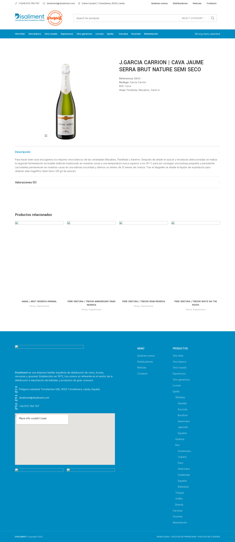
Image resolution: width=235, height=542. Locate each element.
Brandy (179, 504)
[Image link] (49, 355)
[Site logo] (39, 17)
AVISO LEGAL (163, 536)
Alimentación (180, 522)
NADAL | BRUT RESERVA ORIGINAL (39, 301)
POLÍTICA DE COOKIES (209, 536)
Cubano (182, 456)
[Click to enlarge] (46, 135)
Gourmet (177, 516)
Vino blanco (179, 361)
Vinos (32, 306)
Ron (177, 445)
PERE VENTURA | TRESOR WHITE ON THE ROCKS (195, 303)
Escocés (183, 409)
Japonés (183, 427)
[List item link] (65, 406)
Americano (184, 421)
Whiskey (180, 397)
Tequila (179, 492)
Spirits (176, 391)
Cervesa (177, 510)
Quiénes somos (146, 355)
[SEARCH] (213, 18)
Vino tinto (178, 355)
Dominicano (184, 451)
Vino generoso (181, 379)
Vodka (179, 498)
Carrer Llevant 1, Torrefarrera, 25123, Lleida (103, 3)
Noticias (141, 367)
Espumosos (43, 306)
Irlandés (182, 403)
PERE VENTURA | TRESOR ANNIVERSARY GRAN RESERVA (91, 303)
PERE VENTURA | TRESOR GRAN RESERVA (143, 301)
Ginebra (179, 439)
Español (182, 433)
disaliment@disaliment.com (61, 3)
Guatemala (184, 474)
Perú (180, 462)
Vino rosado (180, 367)
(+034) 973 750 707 (29, 3)
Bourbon (183, 415)
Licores (177, 385)
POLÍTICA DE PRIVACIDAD (184, 536)
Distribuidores (145, 361)
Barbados (183, 486)
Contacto (142, 373)
